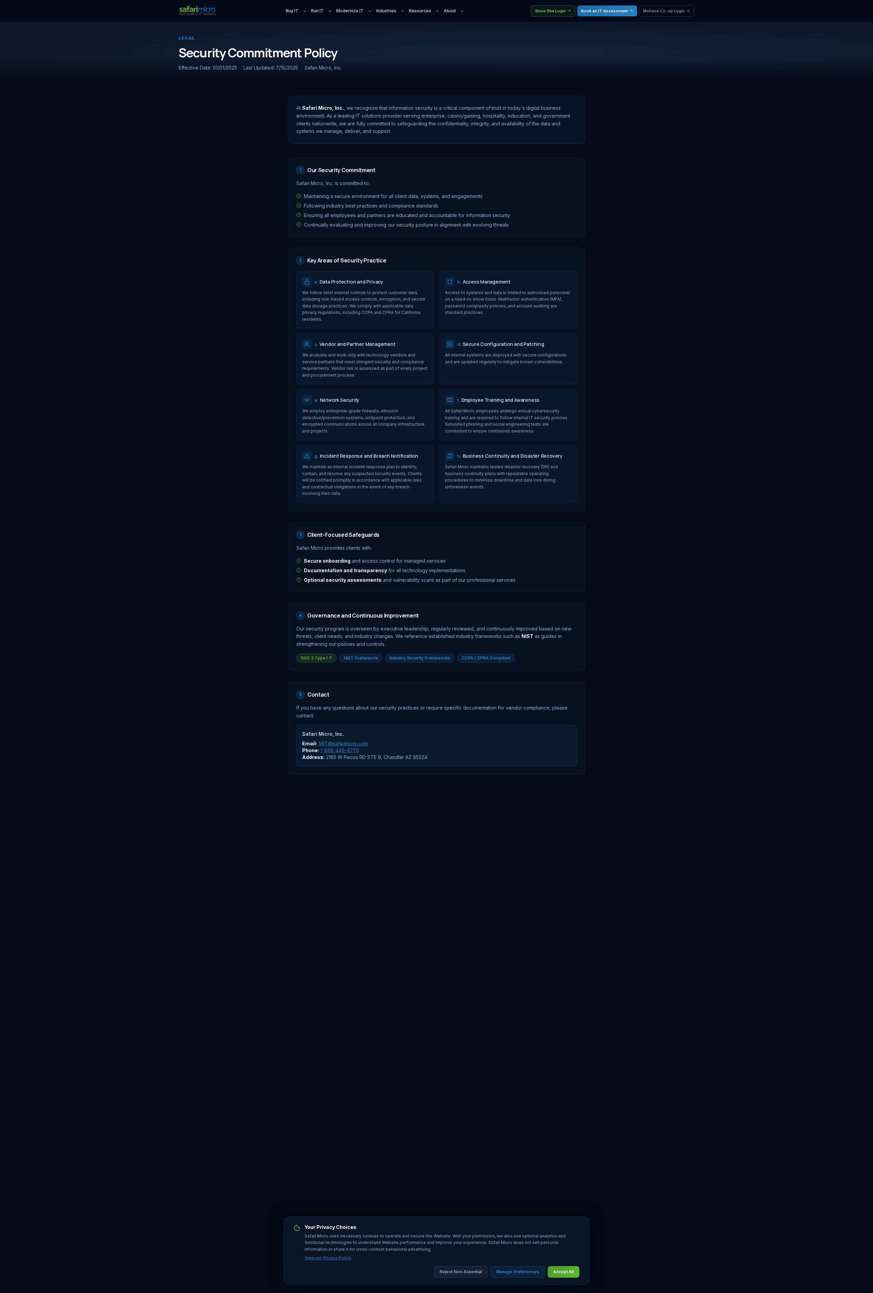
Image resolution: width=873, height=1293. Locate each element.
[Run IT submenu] (330, 11)
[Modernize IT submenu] (369, 11)
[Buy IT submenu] (304, 11)
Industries (386, 10)
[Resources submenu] (437, 11)
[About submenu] (462, 11)
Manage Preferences (517, 1271)
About (450, 10)
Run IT (317, 10)
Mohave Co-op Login (664, 11)
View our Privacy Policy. (328, 1257)
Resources (420, 10)
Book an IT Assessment (604, 11)
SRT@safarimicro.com (343, 743)
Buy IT (292, 10)
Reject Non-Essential (461, 1271)
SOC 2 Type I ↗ (316, 657)
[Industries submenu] (402, 11)
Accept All (563, 1271)
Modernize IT (350, 10)
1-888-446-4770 (340, 750)
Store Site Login (550, 11)
